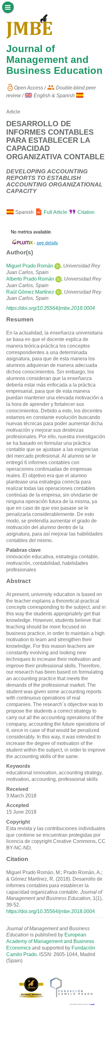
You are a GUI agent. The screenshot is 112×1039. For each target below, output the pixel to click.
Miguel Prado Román (29, 265)
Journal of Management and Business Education (54, 59)
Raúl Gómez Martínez (30, 292)
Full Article (55, 212)
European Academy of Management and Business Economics (50, 941)
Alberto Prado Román (30, 278)
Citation (86, 212)
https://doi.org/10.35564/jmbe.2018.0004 (50, 308)
